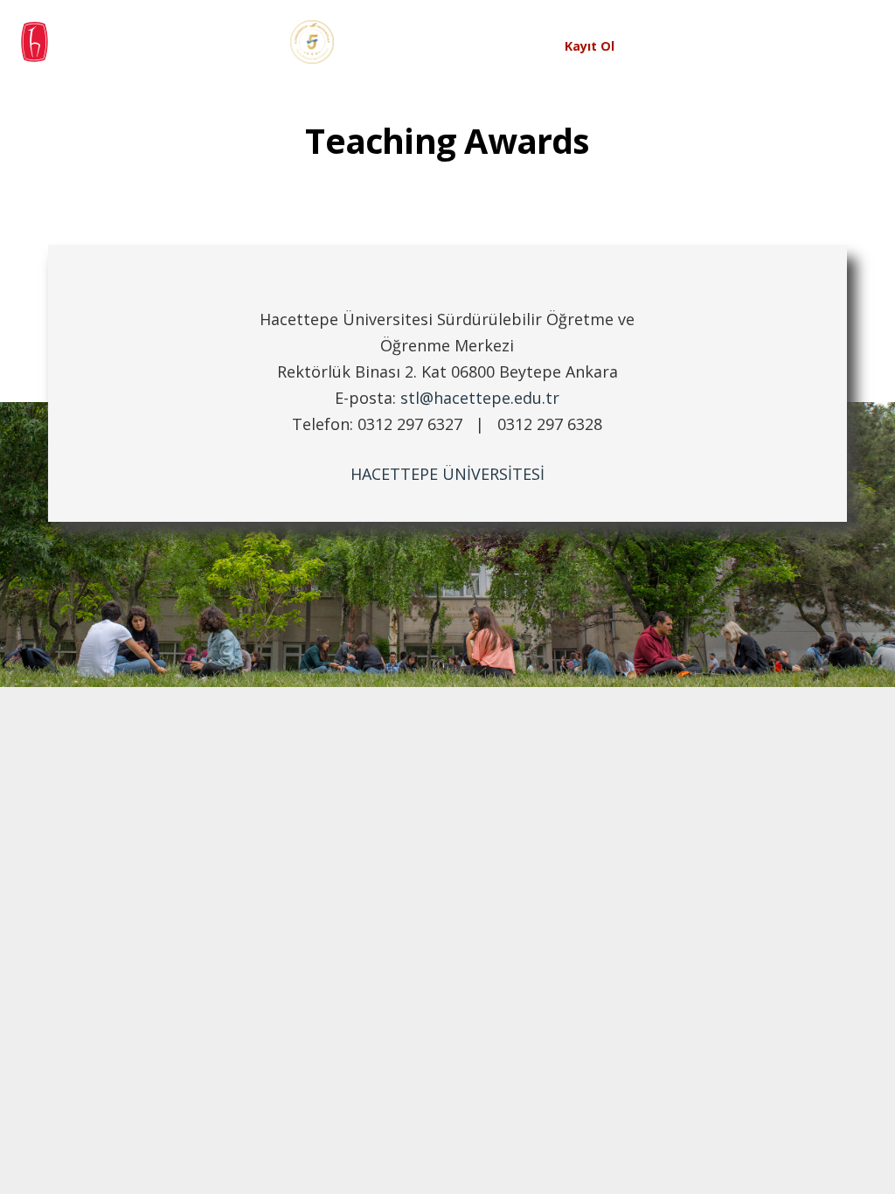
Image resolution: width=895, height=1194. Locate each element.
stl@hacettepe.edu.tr (479, 397)
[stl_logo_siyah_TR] (182, 42)
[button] (473, 46)
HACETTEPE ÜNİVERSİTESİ (447, 473)
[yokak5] (312, 42)
